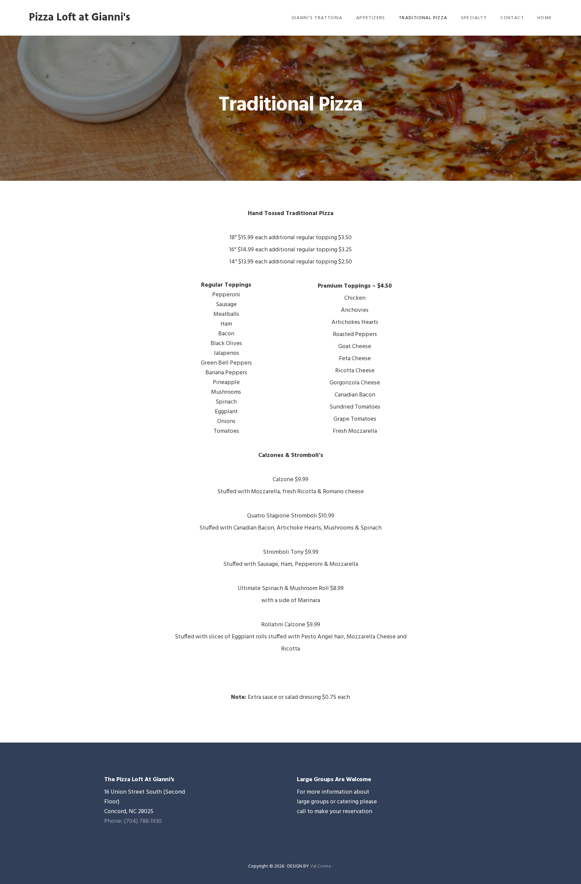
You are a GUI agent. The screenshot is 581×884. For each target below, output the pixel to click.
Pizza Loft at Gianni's (79, 17)
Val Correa (320, 866)
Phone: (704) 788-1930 (133, 821)
